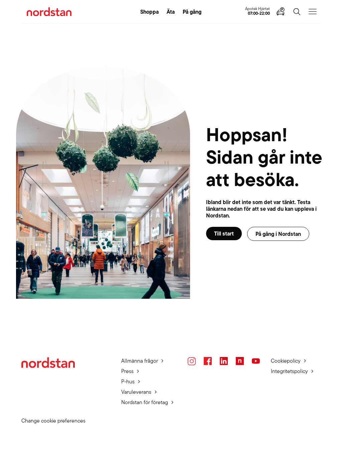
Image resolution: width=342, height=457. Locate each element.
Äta (171, 11)
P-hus (128, 381)
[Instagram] (192, 361)
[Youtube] (256, 361)
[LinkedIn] (224, 361)
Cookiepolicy (286, 361)
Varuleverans (136, 392)
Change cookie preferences (53, 421)
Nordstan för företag (144, 402)
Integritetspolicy (289, 371)
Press (127, 371)
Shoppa (149, 11)
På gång (192, 11)
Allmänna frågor (139, 361)
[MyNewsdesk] (240, 361)
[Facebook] (208, 361)
